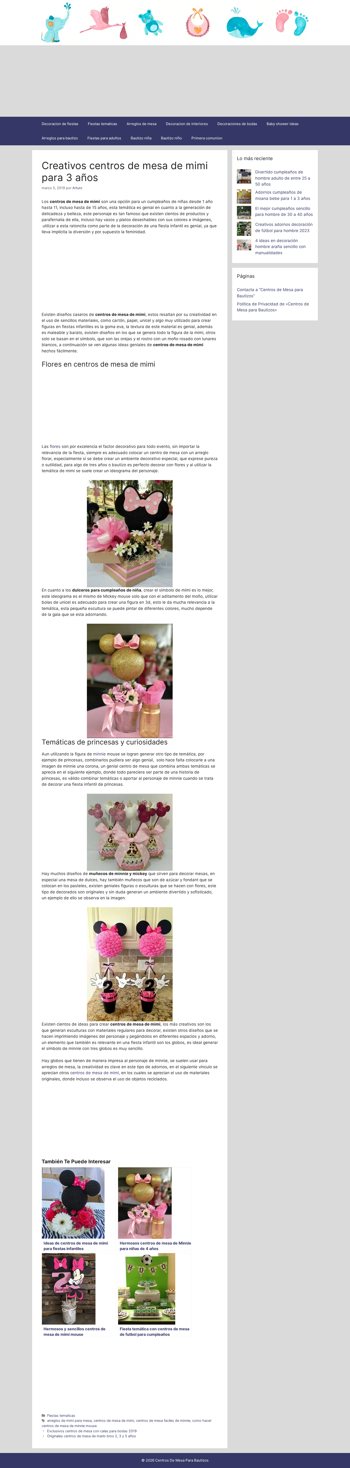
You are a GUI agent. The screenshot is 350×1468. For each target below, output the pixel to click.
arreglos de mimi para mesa (69, 1420)
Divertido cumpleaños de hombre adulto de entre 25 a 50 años (282, 178)
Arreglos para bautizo (60, 138)
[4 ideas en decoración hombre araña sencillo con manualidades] (244, 246)
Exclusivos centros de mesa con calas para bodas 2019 (92, 1431)
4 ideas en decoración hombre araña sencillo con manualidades (280, 246)
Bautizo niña (141, 138)
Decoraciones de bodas (237, 123)
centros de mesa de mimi (114, 1420)
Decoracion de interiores (187, 123)
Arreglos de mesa (141, 123)
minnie (100, 754)
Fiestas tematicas (102, 123)
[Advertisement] (175, 81)
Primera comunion (206, 138)
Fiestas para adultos (104, 138)
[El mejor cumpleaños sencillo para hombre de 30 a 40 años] (244, 214)
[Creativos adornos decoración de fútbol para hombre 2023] (244, 230)
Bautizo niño (171, 138)
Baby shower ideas (283, 123)
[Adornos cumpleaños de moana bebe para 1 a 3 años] (244, 197)
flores (55, 446)
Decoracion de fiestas (60, 123)
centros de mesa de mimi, (95, 1072)
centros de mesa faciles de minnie (163, 1420)
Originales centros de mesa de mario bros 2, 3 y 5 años (91, 1436)
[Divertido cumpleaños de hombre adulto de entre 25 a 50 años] (244, 177)
